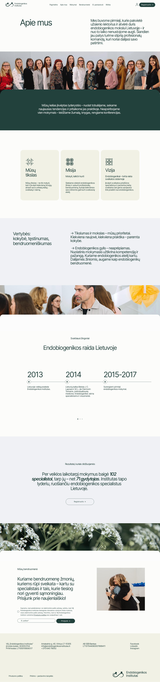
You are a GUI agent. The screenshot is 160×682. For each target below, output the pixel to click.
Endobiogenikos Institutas (20, 5)
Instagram (134, 648)
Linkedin (134, 646)
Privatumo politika (16, 676)
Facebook (134, 644)
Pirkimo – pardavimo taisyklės (41, 676)
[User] (137, 4)
